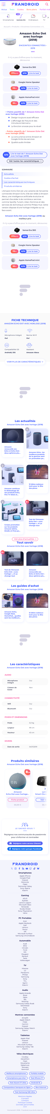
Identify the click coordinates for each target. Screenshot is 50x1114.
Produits (15, 27)
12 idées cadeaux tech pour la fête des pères (36, 486)
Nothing (25, 1001)
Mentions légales (25, 1096)
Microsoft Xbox (25, 905)
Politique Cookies (25, 1103)
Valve (25, 913)
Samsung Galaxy (25, 886)
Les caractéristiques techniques (19, 182)
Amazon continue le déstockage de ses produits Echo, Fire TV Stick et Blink (12, 492)
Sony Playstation (25, 911)
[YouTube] (26, 868)
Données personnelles (25, 1105)
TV (25, 965)
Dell (25, 925)
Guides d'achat (11, 178)
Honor (25, 929)
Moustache (25, 1063)
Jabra (25, 997)
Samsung (25, 977)
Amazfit (25, 1018)
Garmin (25, 1024)
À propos (25, 1098)
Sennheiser (25, 1006)
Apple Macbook (25, 923)
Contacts (25, 1100)
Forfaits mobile (37, 1073)
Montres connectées (25, 1015)
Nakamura (25, 1065)
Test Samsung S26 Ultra (25, 1092)
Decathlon (25, 1059)
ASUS (25, 898)
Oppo (25, 884)
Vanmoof (25, 1069)
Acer (25, 921)
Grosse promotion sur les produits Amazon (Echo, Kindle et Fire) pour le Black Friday (12, 528)
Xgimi (25, 983)
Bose (25, 995)
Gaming (25, 895)
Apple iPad (25, 1038)
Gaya (25, 1061)
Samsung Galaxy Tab (25, 1047)
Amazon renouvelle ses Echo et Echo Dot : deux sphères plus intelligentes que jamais (12, 450)
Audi (25, 944)
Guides (20, 9)
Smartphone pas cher (16, 1078)
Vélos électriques (25, 1054)
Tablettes (25, 1035)
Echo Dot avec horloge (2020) (20, 794)
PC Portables (25, 918)
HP (25, 931)
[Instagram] (15, 868)
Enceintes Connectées (30, 27)
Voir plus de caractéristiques (24, 362)
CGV (25, 1107)
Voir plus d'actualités (24, 539)
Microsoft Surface (25, 934)
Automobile (25, 941)
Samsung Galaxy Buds (25, 1004)
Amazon (45, 27)
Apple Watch (25, 1020)
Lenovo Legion (25, 903)
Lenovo (25, 927)
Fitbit (25, 1022)
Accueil (7, 27)
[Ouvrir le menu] (3, 4)
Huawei (25, 880)
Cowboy (25, 1057)
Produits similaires (13, 186)
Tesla (25, 958)
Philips (25, 975)
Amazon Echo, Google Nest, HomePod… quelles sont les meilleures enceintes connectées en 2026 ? (12, 615)
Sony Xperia (25, 888)
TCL (25, 981)
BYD (25, 946)
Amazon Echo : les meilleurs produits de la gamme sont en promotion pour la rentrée (37, 455)
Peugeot (25, 954)
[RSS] (23, 868)
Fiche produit (17, 800)
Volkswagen (25, 960)
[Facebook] (19, 868)
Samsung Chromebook (25, 936)
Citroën (25, 948)
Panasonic (25, 973)
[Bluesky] (38, 868)
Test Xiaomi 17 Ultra (18, 1083)
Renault (25, 956)
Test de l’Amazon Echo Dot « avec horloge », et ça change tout (36, 522)
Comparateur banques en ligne (17, 1087)
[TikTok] (34, 868)
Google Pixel (25, 878)
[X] (11, 868)
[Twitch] (30, 868)
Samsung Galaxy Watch (25, 1028)
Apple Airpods (25, 993)
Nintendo (25, 907)
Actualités (9, 174)
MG (25, 952)
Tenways (25, 1067)
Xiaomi (25, 890)
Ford (25, 950)
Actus (4, 9)
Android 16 (35, 1083)
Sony (25, 979)
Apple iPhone (25, 876)
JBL (25, 999)
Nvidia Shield (25, 909)
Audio (25, 990)
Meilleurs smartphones (16, 1073)
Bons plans (32, 9)
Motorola (25, 882)
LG (25, 970)
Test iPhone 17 (37, 1078)
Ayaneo (25, 901)
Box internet (41, 1087)
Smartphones (25, 873)
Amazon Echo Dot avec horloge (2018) (24, 216)
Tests (12, 9)
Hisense (25, 968)
